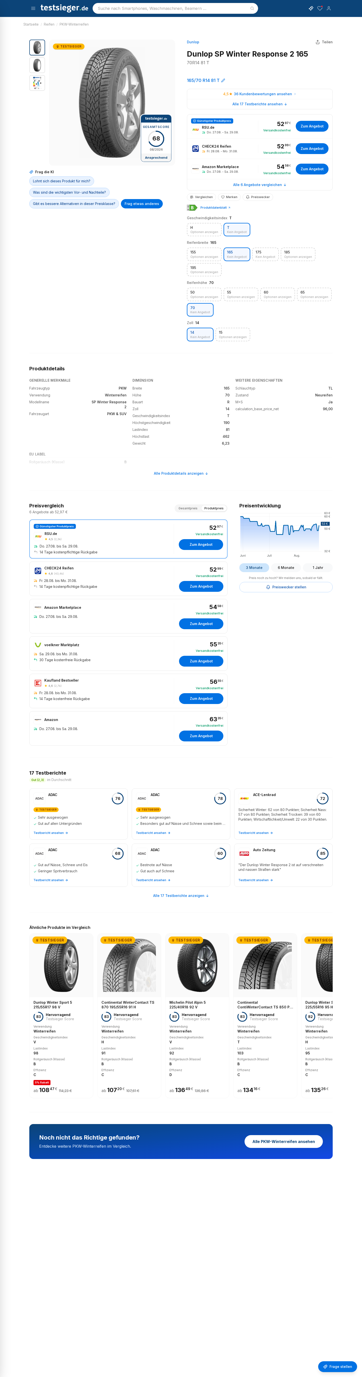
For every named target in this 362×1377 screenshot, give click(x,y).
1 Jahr (318, 567)
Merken (231, 197)
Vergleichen (204, 197)
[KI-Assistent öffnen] (311, 8)
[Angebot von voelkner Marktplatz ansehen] (128, 653)
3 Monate (254, 567)
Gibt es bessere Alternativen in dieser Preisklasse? (74, 204)
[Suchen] (252, 8)
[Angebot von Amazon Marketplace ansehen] (259, 169)
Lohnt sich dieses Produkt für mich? (61, 181)
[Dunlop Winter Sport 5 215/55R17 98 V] (61, 1016)
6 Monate (286, 567)
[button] (112, 103)
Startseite (31, 24)
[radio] (204, 229)
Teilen (327, 42)
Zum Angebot (312, 126)
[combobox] (175, 8)
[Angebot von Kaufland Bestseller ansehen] (128, 691)
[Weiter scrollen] (331, 1012)
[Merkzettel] (320, 8)
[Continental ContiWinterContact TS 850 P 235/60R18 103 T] (265, 1016)
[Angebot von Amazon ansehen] (128, 728)
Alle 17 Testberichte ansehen (257, 104)
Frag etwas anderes (142, 204)
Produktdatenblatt (213, 207)
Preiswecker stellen (289, 587)
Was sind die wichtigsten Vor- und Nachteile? (69, 192)
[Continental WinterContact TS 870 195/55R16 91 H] (129, 1016)
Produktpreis (214, 508)
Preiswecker (260, 197)
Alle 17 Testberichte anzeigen (178, 895)
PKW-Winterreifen (74, 24)
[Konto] (329, 8)
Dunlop (193, 42)
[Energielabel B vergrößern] (192, 208)
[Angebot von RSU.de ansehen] (259, 126)
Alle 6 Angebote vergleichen (257, 185)
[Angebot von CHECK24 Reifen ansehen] (259, 149)
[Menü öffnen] (33, 8)
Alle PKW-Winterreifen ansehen (283, 1141)
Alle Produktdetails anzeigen (179, 473)
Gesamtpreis (188, 508)
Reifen (49, 24)
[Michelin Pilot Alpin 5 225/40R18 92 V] (197, 1016)
